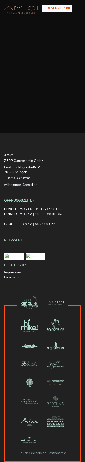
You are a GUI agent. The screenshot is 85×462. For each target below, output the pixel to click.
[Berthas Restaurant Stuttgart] (55, 401)
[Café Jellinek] (29, 401)
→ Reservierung (57, 8)
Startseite (42, 71)
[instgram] (14, 257)
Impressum (12, 272)
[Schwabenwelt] (29, 346)
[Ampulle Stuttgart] (29, 303)
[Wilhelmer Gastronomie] (29, 439)
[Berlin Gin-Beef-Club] (29, 382)
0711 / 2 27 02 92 (49, 108)
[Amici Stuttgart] (55, 303)
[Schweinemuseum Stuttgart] (55, 421)
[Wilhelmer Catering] (55, 382)
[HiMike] (29, 325)
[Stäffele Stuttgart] (29, 364)
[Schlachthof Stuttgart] (55, 325)
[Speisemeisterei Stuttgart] (55, 346)
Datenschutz (13, 277)
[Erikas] (29, 421)
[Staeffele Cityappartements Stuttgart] (55, 364)
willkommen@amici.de (48, 113)
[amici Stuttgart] (21, 10)
